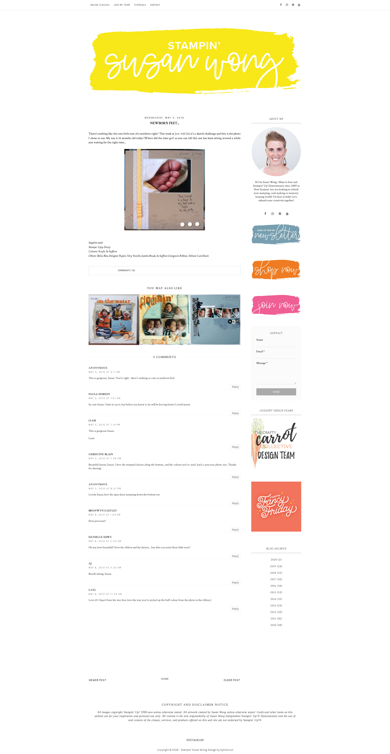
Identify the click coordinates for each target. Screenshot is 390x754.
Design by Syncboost (220, 749)
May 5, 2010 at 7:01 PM (105, 398)
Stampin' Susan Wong (194, 749)
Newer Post (97, 680)
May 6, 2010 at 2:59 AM (105, 541)
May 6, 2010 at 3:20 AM (105, 567)
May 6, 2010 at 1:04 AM (105, 515)
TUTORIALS (140, 5)
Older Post (232, 680)
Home (165, 678)
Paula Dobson (99, 394)
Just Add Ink (182, 134)
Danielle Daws (100, 537)
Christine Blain (101, 454)
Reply (235, 386)
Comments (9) (126, 270)
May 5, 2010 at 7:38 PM (105, 458)
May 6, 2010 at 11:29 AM (105, 594)
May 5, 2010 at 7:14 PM (104, 424)
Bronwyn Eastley (103, 510)
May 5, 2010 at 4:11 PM (104, 372)
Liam (92, 420)
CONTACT (155, 5)
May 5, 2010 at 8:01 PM (105, 488)
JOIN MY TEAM (122, 5)
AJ (90, 563)
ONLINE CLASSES (100, 5)
